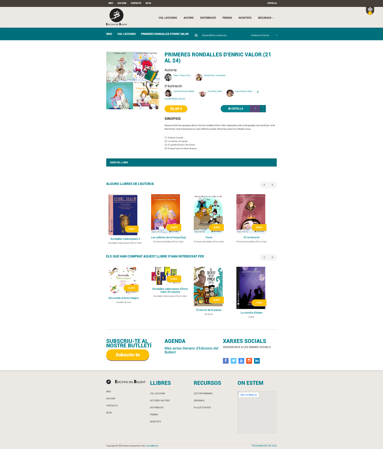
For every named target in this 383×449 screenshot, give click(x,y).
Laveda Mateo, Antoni (175, 99)
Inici (110, 3)
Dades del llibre (119, 162)
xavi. (152, 446)
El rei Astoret (252, 237)
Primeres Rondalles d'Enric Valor (165, 33)
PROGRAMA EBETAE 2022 (264, 446)
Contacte (136, 3)
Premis (227, 17)
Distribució (208, 17)
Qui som (122, 3)
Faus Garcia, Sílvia (243, 91)
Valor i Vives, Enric (182, 75)
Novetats (245, 17)
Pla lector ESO (202, 407)
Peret (209, 237)
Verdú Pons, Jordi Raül (214, 75)
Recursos (265, 17)
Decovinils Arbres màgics (123, 298)
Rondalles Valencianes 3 (125, 238)
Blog (148, 3)
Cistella (272, 3)
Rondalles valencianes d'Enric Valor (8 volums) (170, 290)
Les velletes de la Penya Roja (168, 237)
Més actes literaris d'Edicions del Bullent (191, 350)
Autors (189, 17)
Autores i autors (160, 400)
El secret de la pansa (208, 310)
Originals (199, 400)
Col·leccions (168, 17)
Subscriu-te (128, 355)
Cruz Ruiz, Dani (215, 91)
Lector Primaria (203, 393)
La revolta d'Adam (251, 312)
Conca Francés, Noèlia (184, 91)
